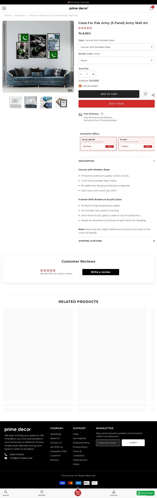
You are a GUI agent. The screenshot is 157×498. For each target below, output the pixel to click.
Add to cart (109, 94)
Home (8, 15)
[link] (145, 94)
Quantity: (83, 68)
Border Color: (89, 53)
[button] (85, 28)
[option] (38, 56)
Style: (96, 40)
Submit (133, 443)
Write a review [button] (101, 272)
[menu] (4, 8)
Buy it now (116, 103)
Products (20, 15)
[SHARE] (152, 94)
